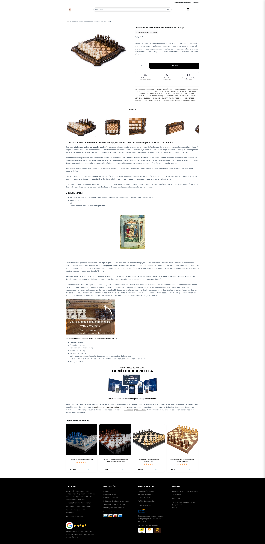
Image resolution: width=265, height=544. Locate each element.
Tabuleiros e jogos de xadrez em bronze (180, 96)
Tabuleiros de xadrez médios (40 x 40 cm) (153, 93)
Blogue (106, 491)
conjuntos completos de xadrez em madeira (111, 407)
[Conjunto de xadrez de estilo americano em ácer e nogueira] (182, 439)
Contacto (196, 2)
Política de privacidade (111, 498)
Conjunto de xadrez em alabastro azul (81, 459)
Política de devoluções (146, 501)
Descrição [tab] (132, 110)
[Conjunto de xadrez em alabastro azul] (81, 439)
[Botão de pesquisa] (168, 9)
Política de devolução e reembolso (116, 501)
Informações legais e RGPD (113, 508)
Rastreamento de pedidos (182, 2)
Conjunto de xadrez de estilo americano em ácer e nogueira (182, 460)
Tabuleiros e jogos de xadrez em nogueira (165, 100)
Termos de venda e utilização (114, 504)
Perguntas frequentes (146, 491)
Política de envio (109, 494)
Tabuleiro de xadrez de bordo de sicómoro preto (149, 460)
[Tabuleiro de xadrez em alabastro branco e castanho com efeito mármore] (115, 439)
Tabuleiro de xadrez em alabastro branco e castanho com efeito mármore (115, 460)
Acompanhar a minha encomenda (78, 507)
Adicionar (174, 66)
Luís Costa (153, 32)
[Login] (193, 9)
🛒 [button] (89, 469)
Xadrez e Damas (189, 100)
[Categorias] (188, 9)
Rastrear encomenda (145, 494)
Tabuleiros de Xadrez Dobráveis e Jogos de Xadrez (165, 89)
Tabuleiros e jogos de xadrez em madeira (151, 98)
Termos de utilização (145, 498)
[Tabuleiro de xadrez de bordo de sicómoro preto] (149, 439)
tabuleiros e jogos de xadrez (135, 410)
